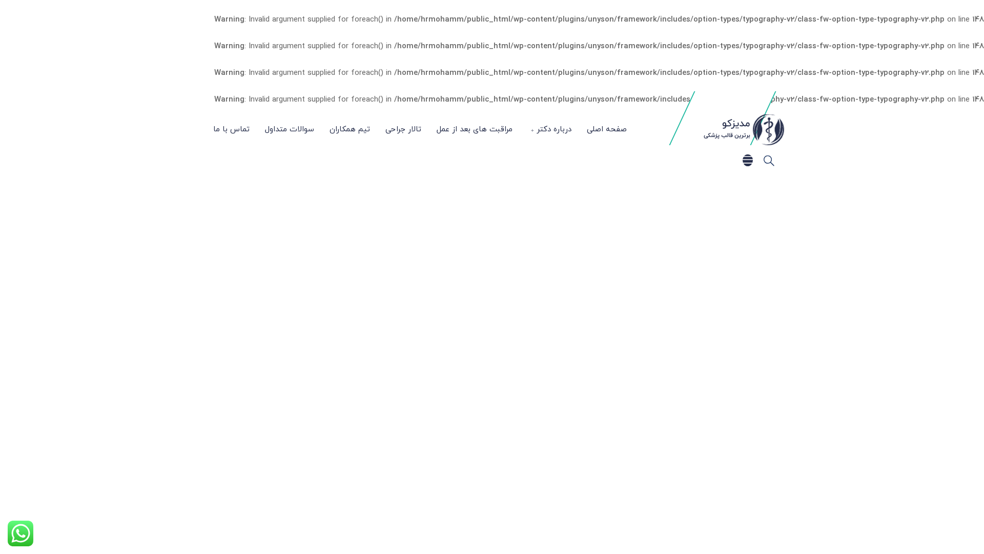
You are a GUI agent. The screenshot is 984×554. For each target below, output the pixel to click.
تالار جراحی (403, 129)
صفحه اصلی (607, 129)
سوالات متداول (289, 129)
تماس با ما (231, 129)
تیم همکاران (350, 129)
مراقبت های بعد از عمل (474, 129)
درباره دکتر (554, 129)
